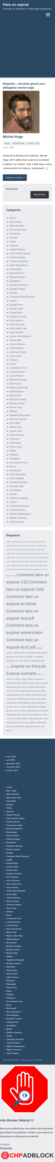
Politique (14, 454)
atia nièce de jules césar (14, 546)
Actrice (13, 218)
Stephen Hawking (19, 498)
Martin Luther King (19, 387)
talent (40, 711)
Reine (13, 466)
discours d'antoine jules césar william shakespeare (26, 653)
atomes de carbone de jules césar (35, 546)
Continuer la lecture (14, 177)
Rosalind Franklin (18, 482)
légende (27, 703)
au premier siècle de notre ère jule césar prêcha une (24, 569)
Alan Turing (15, 222)
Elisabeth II (15, 281)
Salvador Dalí (16, 486)
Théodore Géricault (19, 506)
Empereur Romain (19, 285)
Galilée (13, 301)
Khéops (13, 360)
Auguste (14, 245)
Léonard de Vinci (18, 368)
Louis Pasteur (16, 376)
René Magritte (17, 478)
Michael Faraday (18, 399)
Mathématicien (17, 391)
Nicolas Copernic (18, 419)
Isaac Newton (16, 332)
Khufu (13, 364)
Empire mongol (17, 289)
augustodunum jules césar (38, 565)
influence (26, 683)
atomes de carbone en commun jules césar (21, 549)
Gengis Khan (16, 305)
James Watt (15, 340)
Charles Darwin (17, 257)
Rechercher (12, 189)
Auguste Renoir (17, 249)
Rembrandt (15, 470)
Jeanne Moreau (17, 344)
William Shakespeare (20, 514)
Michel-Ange (13, 137)
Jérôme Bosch (17, 348)
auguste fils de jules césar (19, 565)
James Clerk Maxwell (20, 336)
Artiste (7, 143)
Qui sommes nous (19, 462)
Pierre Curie (16, 447)
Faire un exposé (16, 4)
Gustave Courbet (18, 316)
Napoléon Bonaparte (20, 415)
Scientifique (15, 490)
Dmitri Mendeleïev (19, 265)
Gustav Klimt (16, 312)
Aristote (13, 237)
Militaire (13, 411)
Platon (13, 451)
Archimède (15, 233)
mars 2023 (11, 756)
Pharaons (14, 439)
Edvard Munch (17, 273)
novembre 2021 (13, 767)
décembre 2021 (13, 763)
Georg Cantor (16, 308)
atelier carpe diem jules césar (16, 542)
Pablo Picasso (17, 435)
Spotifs (13, 494)
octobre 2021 (12, 770)
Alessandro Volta (18, 230)
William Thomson (18, 518)
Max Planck (15, 395)
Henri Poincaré (17, 324)
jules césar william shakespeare (29, 695)
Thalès (13, 502)
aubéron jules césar (13, 557)
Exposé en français (28, 666)
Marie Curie (15, 383)
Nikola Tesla (16, 427)
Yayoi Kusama (17, 522)
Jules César (16, 356)
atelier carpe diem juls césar (36, 542)
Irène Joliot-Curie (18, 328)
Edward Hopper (17, 277)
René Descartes (18, 474)
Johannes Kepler (18, 352)
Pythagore (15, 458)
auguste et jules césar (20, 561)
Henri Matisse (16, 320)
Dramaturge (15, 269)
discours (39, 648)
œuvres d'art (33, 143)
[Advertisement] (27, 50)
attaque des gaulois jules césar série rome (33, 553)
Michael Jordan (17, 403)
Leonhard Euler (17, 372)
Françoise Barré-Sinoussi (22, 297)
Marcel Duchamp (18, 379)
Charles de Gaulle (19, 261)
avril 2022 (10, 760)
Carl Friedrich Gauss (20, 253)
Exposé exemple (21, 673)
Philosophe (15, 443)
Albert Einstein (17, 226)
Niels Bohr (15, 423)
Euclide (13, 293)
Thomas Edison (17, 510)
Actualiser (5, 1144)
